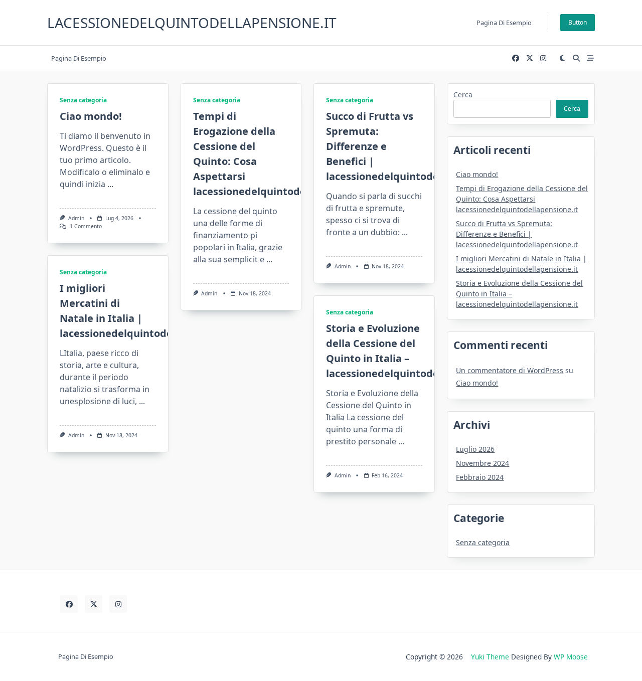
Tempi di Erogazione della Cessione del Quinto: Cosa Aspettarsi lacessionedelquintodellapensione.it (522, 199)
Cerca (462, 94)
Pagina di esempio (504, 22)
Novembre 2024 (482, 463)
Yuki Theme (490, 656)
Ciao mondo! (91, 116)
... (110, 184)
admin (76, 218)
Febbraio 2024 (480, 477)
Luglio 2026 (475, 449)
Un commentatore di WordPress (509, 370)
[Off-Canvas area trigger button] (590, 58)
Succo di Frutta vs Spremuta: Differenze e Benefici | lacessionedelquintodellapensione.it (517, 234)
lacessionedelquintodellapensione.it (192, 22)
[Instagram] (543, 58)
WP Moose (571, 656)
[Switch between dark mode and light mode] (562, 58)
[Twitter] (529, 58)
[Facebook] (515, 58)
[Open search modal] (576, 58)
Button (577, 22)
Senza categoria (83, 100)
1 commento (86, 226)
